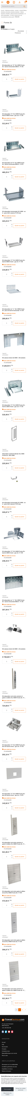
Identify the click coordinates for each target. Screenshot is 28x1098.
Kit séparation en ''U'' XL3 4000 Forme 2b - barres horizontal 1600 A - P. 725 (13, 66)
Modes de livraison (6, 1071)
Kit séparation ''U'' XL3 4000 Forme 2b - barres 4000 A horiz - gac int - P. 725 (13, 261)
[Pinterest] (12, 1032)
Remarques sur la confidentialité (10, 1064)
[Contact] (14, 2)
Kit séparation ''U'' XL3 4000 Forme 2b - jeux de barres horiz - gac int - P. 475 (13, 794)
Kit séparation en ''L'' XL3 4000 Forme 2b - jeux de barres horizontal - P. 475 (13, 309)
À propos (4, 1049)
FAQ (3, 1044)
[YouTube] (9, 1032)
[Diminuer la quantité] (12, 80)
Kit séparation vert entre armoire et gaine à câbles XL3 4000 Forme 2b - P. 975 (13, 989)
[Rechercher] (24, 6)
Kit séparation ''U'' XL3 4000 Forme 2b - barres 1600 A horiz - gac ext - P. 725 (13, 405)
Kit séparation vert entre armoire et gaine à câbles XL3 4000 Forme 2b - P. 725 (13, 843)
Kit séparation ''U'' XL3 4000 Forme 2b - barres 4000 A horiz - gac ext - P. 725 (13, 114)
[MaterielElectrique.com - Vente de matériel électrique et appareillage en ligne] (8, 2)
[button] (19, 2)
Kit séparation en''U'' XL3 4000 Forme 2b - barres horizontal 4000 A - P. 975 (13, 163)
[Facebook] (3, 1032)
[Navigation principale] (2, 2)
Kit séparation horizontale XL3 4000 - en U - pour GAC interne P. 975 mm (14, 503)
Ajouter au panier (19, 79)
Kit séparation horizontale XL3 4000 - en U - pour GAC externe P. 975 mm (14, 212)
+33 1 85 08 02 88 (6, 1027)
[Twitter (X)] (6, 1032)
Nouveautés (5, 1046)
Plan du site (5, 1055)
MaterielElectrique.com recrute (9, 1053)
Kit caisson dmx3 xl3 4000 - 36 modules (13, 357)
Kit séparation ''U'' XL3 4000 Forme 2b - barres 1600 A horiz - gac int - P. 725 (13, 552)
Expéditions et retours (7, 1068)
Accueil (3, 1042)
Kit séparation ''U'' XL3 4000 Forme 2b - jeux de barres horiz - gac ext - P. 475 (13, 745)
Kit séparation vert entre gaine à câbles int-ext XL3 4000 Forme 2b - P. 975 (13, 892)
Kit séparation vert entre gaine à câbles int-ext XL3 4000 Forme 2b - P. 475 (13, 940)
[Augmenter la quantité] (12, 78)
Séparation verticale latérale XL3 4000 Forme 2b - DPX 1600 (13, 454)
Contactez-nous (6, 1051)
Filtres (2, 27)
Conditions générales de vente (9, 1066)
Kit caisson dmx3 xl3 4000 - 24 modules (13, 649)
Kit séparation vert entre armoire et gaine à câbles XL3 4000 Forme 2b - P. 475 (13, 697)
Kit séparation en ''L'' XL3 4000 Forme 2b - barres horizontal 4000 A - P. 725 (13, 601)
